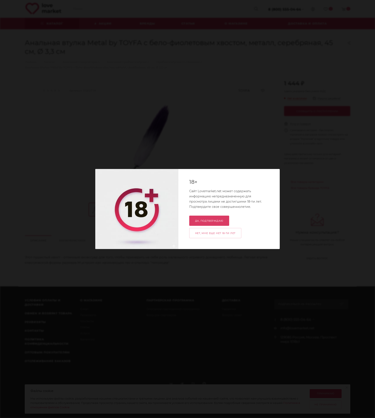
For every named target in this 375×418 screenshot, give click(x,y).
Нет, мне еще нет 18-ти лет (215, 233)
